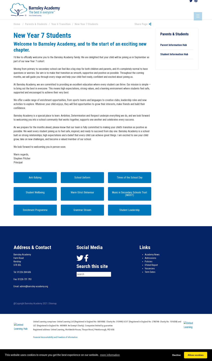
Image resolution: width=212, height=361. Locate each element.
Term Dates (150, 272)
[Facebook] (86, 258)
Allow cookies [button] (196, 355)
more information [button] (110, 355)
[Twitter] (80, 258)
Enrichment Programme (35, 210)
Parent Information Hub (173, 45)
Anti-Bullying (35, 177)
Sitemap (53, 303)
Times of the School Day (129, 177)
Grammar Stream (82, 210)
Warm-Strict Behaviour (82, 192)
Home (17, 24)
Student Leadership (129, 210)
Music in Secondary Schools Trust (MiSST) (129, 194)
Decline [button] (176, 355)
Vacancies (150, 268)
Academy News (152, 254)
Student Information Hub (174, 54)
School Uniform (82, 177)
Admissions (150, 258)
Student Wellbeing (35, 192)
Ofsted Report (151, 265)
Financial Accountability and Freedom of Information (55, 337)
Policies (148, 261)
